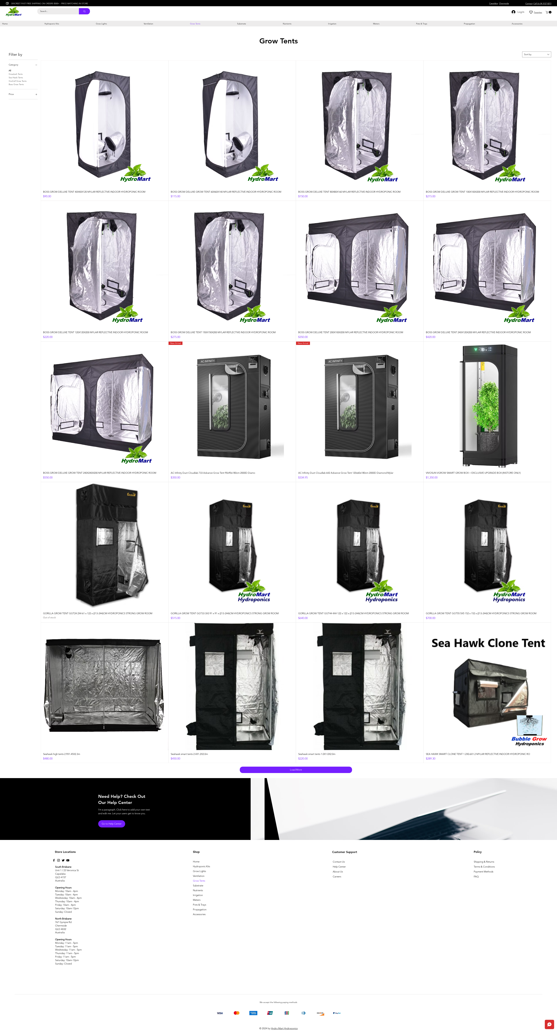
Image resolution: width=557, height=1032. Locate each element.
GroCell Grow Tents (18, 81)
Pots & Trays (199, 904)
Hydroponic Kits (201, 866)
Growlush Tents (16, 74)
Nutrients (198, 890)
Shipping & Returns (484, 861)
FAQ (476, 876)
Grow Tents (199, 880)
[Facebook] (54, 860)
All (10, 70)
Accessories (199, 914)
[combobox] (536, 54)
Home (196, 861)
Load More (296, 769)
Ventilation (198, 875)
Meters (196, 899)
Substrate (198, 885)
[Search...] (84, 11)
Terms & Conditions (484, 866)
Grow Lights (199, 871)
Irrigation (198, 895)
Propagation (199, 909)
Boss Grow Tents (16, 84)
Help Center (339, 866)
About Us (338, 871)
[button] (549, 12)
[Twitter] (63, 860)
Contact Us (339, 861)
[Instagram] (58, 860)
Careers (337, 876)
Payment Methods (484, 871)
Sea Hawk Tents (16, 77)
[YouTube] (68, 860)
